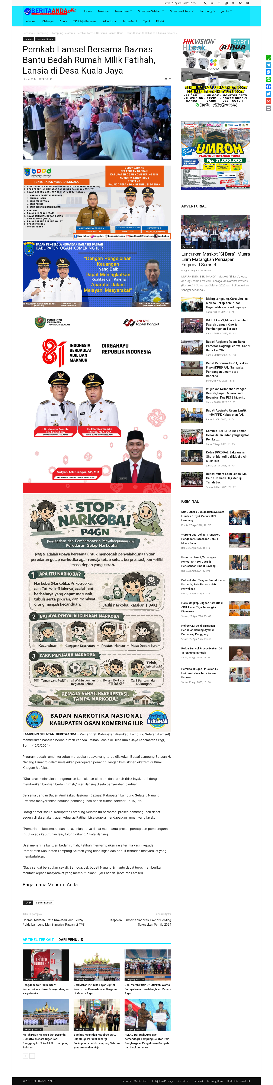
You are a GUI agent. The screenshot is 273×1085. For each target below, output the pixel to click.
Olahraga (48, 21)
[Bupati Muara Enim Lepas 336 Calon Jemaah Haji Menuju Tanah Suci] (192, 479)
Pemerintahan (44, 902)
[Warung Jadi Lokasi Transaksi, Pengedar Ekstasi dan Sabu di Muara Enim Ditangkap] (239, 540)
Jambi (225, 11)
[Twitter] (233, 3)
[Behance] (212, 3)
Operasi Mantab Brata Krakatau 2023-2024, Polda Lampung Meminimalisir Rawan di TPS (54, 922)
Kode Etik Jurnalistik (238, 1081)
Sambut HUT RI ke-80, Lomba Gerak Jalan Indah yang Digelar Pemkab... (227, 435)
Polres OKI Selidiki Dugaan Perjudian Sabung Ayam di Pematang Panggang (198, 630)
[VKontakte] (247, 3)
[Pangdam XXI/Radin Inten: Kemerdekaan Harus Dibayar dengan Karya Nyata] (46, 965)
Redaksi (198, 1081)
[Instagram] (226, 3)
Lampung (206, 11)
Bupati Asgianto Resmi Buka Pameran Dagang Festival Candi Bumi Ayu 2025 (228, 346)
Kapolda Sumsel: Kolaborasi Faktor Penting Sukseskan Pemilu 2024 (140, 922)
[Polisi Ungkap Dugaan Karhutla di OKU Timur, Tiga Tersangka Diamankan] (239, 608)
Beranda (28, 33)
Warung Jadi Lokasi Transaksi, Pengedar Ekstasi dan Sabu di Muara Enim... (200, 539)
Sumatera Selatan (149, 11)
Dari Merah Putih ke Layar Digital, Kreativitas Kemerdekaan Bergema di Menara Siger (95, 989)
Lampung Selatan (62, 33)
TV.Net (160, 21)
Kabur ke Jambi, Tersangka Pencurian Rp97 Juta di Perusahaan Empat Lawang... (199, 562)
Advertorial (109, 21)
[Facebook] (219, 3)
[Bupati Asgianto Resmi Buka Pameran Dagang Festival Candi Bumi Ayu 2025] (192, 347)
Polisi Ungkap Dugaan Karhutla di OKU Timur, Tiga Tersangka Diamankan (202, 607)
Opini (146, 21)
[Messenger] (268, 72)
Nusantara (122, 11)
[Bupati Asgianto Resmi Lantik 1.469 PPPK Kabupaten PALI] (192, 415)
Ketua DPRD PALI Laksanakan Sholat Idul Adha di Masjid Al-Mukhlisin (226, 457)
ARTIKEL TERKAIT (38, 939)
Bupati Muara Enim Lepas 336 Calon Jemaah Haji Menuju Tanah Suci (226, 478)
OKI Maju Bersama (84, 21)
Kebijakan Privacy (162, 1081)
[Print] (268, 108)
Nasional (103, 11)
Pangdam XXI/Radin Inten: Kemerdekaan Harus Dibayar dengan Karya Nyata (45, 989)
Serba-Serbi (129, 21)
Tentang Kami (215, 1081)
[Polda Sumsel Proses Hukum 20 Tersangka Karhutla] (239, 653)
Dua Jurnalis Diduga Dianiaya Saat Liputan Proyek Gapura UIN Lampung (202, 516)
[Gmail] (268, 101)
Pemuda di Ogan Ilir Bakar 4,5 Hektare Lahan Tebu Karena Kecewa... (199, 673)
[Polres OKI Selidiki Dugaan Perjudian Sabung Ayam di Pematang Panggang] (239, 631)
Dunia (63, 21)
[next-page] (32, 1056)
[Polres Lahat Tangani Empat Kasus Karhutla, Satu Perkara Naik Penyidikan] (239, 585)
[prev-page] (25, 1056)
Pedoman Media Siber (135, 1081)
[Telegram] (268, 65)
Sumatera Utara (180, 11)
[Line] (268, 79)
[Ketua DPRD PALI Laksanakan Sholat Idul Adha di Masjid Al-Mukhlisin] (192, 457)
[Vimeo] (240, 3)
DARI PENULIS (70, 939)
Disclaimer (183, 1081)
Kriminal (31, 21)
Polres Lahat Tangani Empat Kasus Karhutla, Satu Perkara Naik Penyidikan (203, 584)
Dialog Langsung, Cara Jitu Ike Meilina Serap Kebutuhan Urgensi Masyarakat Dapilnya (227, 303)
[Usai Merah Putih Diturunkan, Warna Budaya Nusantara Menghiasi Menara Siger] (148, 965)
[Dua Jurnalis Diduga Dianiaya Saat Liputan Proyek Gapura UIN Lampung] (239, 517)
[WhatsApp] (268, 57)
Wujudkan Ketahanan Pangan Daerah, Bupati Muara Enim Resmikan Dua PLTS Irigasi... (226, 393)
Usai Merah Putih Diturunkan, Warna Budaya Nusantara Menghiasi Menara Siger (148, 989)
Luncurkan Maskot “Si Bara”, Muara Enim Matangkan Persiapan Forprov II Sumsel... (215, 259)
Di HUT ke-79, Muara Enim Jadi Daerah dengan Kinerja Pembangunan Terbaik (227, 324)
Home (88, 11)
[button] (205, 2)
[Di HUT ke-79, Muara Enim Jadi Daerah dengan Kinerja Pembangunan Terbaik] (192, 325)
